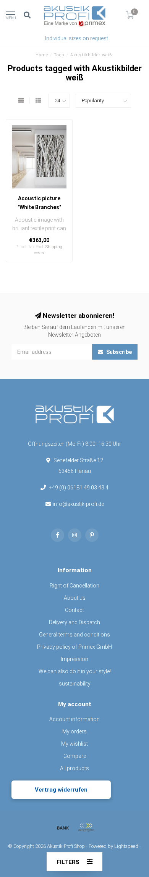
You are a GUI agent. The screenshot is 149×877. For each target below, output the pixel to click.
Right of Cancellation (74, 585)
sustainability (75, 684)
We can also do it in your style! (75, 671)
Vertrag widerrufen (61, 789)
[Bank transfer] (63, 827)
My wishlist (74, 744)
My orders (74, 731)
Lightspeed (126, 846)
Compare (74, 756)
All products (74, 768)
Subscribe (118, 352)
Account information (74, 719)
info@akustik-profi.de (78, 504)
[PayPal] (86, 827)
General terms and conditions (74, 635)
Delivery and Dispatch (74, 622)
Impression (74, 659)
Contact (74, 610)
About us (75, 598)
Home (42, 54)
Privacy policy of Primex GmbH (74, 647)
